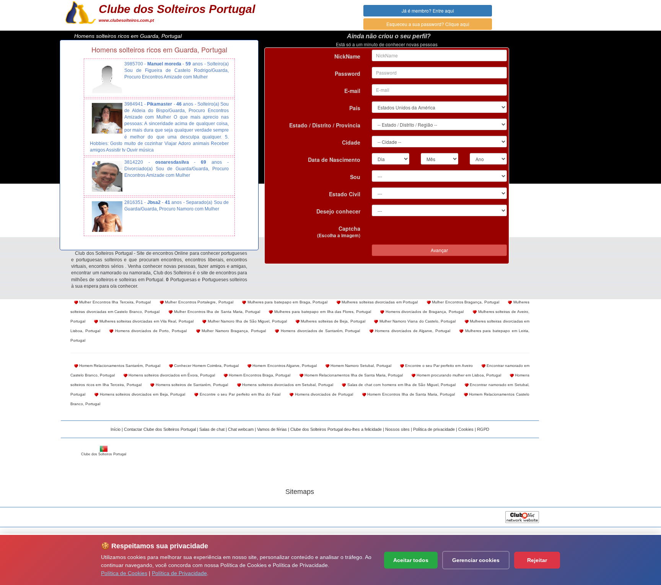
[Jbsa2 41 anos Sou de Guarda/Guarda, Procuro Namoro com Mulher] (107, 216)
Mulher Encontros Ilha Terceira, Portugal (114, 302)
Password (347, 73)
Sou (355, 177)
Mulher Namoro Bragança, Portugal (233, 331)
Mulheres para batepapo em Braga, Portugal (286, 302)
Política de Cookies (124, 573)
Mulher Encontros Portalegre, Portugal (198, 302)
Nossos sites (397, 429)
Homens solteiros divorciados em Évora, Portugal (171, 375)
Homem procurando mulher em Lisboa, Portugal (458, 375)
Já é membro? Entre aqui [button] (428, 10)
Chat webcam (241, 429)
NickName (347, 56)
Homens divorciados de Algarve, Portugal (411, 331)
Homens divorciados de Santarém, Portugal (319, 331)
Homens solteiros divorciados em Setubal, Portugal (287, 385)
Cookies (466, 429)
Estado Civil (344, 194)
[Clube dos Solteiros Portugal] (80, 12)
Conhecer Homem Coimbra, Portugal (206, 365)
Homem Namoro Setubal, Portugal (360, 365)
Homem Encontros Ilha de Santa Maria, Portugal (410, 394)
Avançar (439, 250)
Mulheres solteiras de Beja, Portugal (332, 321)
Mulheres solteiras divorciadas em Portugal (379, 302)
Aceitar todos (410, 560)
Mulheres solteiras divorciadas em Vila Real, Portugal (145, 321)
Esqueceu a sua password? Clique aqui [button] (427, 24)
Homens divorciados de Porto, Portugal (150, 331)
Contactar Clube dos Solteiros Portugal (160, 429)
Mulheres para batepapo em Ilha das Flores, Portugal (322, 312)
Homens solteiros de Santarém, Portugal (191, 385)
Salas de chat (212, 429)
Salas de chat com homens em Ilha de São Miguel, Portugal (401, 385)
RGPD (483, 429)
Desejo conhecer (338, 211)
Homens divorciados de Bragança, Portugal (424, 312)
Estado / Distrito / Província (324, 125)
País (354, 108)
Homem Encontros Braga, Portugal (259, 375)
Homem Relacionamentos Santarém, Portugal (119, 365)
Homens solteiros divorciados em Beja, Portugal (142, 394)
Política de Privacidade (179, 573)
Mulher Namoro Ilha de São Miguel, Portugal (246, 321)
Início (115, 429)
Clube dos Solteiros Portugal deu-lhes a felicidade (336, 429)
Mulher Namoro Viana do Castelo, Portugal (417, 321)
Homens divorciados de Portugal (323, 394)
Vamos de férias (272, 429)
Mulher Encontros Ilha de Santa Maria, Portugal (216, 312)
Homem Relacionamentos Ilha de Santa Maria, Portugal (353, 375)
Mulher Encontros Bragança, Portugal (465, 302)
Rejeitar (537, 560)
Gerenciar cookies (476, 560)
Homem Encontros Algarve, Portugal (284, 365)
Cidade (351, 142)
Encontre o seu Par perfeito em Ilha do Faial (239, 394)
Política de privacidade (434, 429)
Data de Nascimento (334, 159)
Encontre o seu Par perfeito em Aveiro (438, 365)
